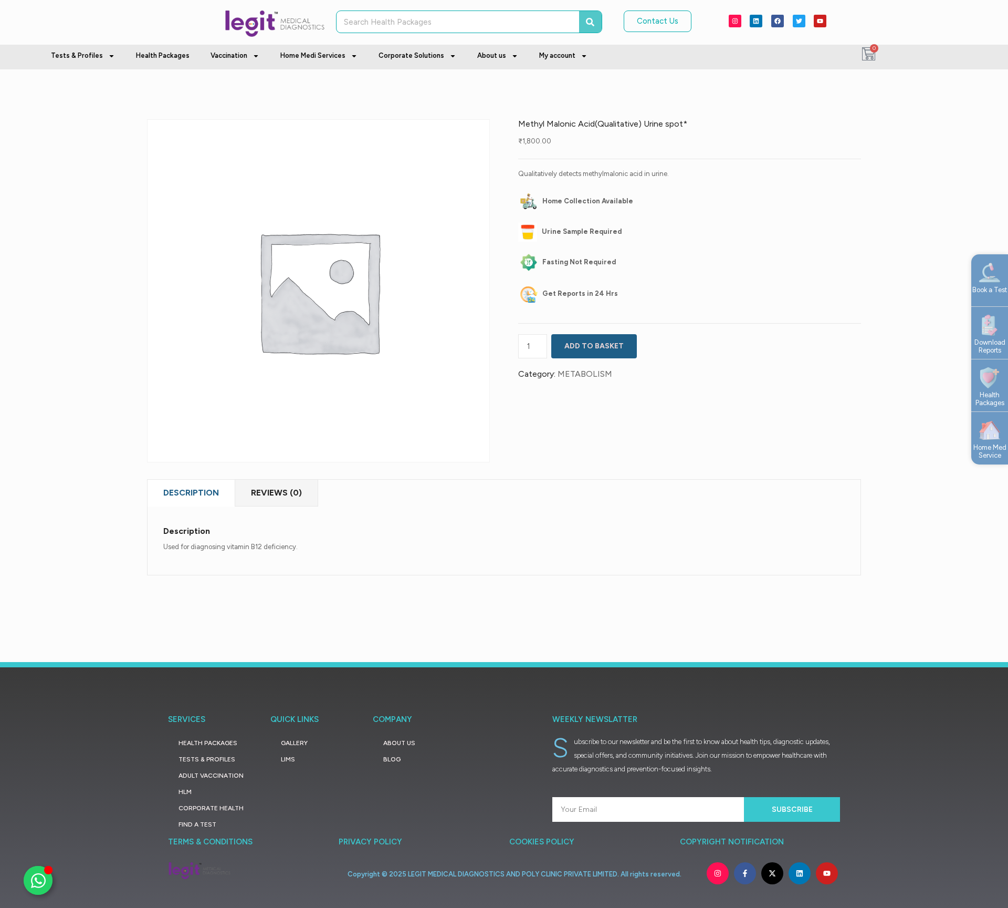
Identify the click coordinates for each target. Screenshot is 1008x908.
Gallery (294, 743)
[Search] (590, 22)
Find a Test (197, 824)
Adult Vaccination (211, 775)
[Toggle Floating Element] (38, 880)
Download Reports (989, 346)
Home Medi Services (312, 55)
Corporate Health (211, 808)
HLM (185, 792)
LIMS (288, 759)
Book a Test (989, 290)
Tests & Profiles (77, 55)
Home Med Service (989, 451)
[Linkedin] (756, 21)
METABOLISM (585, 374)
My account (557, 55)
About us (491, 55)
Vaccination (229, 55)
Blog (392, 759)
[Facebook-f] (745, 873)
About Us (399, 743)
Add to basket (594, 346)
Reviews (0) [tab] (276, 493)
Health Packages (163, 55)
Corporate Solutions (411, 55)
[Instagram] (735, 21)
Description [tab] (191, 493)
